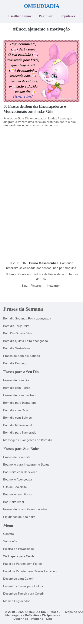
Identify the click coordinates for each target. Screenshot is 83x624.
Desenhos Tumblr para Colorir (23, 593)
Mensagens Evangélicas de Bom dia (27, 440)
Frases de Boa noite (16, 457)
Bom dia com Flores (16, 387)
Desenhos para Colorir (18, 578)
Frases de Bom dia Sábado (21, 355)
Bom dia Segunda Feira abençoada (27, 318)
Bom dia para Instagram (19, 402)
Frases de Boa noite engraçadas (25, 509)
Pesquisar (46, 16)
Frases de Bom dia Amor (20, 395)
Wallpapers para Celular (19, 556)
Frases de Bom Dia (16, 380)
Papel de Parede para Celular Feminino (30, 571)
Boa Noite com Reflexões (20, 472)
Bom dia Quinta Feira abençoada (25, 340)
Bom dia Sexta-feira (16, 348)
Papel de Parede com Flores (22, 563)
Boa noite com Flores (17, 494)
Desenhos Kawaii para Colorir (23, 586)
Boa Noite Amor (13, 502)
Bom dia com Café (15, 410)
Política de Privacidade (48, 274)
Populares (67, 16)
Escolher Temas (19, 16)
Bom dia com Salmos (17, 417)
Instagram (53, 285)
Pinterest (36, 285)
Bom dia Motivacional (17, 425)
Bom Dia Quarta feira (17, 333)
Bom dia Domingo (15, 363)
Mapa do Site (74, 612)
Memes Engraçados (16, 601)
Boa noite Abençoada (17, 479)
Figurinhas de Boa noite (19, 516)
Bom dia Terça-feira (16, 326)
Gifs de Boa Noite (15, 487)
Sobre (10, 274)
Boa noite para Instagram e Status (26, 464)
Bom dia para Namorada (19, 432)
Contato (23, 274)
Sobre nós (10, 541)
